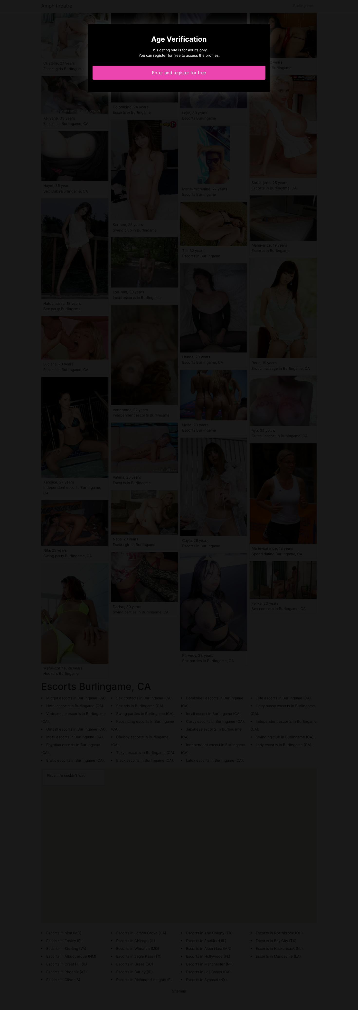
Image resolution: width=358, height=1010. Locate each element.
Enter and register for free (179, 72)
